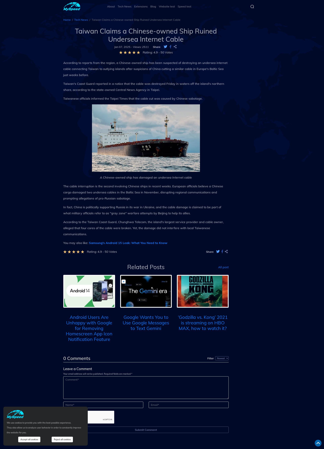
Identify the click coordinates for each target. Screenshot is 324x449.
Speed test (184, 6)
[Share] (175, 47)
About (111, 6)
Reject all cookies (62, 439)
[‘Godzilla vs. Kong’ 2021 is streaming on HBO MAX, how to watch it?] (203, 291)
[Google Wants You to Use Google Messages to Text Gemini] (146, 291)
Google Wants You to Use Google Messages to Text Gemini (146, 322)
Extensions (141, 6)
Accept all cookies (29, 439)
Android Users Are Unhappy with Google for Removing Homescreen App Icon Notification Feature (89, 328)
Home (67, 19)
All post (223, 267)
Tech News (124, 6)
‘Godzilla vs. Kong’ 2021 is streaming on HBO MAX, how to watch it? (203, 322)
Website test (167, 6)
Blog (153, 6)
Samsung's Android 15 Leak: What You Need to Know (128, 243)
